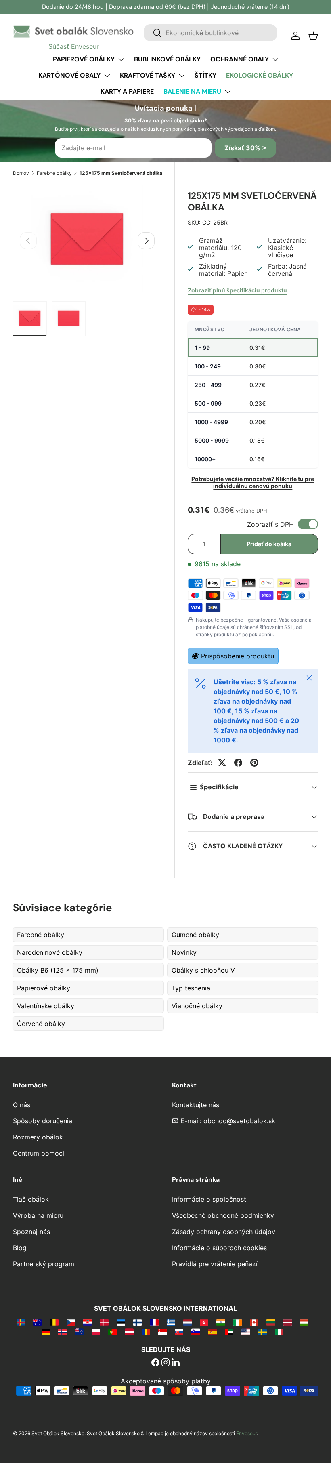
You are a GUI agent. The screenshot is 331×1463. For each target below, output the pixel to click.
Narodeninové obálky (49, 952)
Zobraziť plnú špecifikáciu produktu (237, 290)
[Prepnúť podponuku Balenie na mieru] (228, 92)
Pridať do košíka (269, 543)
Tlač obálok (31, 1199)
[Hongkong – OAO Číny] (204, 1322)
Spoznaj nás (31, 1232)
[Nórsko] (62, 1332)
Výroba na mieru (38, 1215)
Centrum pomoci (38, 1153)
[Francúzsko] (154, 1322)
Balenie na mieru (192, 91)
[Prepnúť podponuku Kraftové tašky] (181, 75)
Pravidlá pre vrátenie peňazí (215, 1264)
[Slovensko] (179, 1332)
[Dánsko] (104, 1322)
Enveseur (246, 1433)
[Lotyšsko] (287, 1322)
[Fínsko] (137, 1322)
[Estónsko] (121, 1322)
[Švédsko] (262, 1332)
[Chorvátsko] (87, 1322)
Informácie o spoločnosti (210, 1199)
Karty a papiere (127, 91)
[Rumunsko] (146, 1332)
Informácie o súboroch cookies (219, 1248)
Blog (20, 1248)
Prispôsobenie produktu (237, 656)
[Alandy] (21, 1322)
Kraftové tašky (147, 75)
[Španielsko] (212, 1332)
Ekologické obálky (259, 75)
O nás (21, 1105)
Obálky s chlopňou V (203, 970)
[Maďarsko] (304, 1322)
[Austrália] (37, 1322)
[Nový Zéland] (79, 1332)
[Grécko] (171, 1322)
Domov (21, 173)
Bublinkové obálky (167, 59)
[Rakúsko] (129, 1332)
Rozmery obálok (38, 1137)
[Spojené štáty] (245, 1332)
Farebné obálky (54, 173)
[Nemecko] (46, 1332)
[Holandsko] (187, 1322)
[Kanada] (254, 1322)
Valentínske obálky (45, 1006)
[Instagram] (165, 1363)
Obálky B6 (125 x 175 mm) (57, 970)
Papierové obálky (84, 59)
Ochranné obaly (239, 59)
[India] (220, 1322)
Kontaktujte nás (195, 1105)
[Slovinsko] (195, 1332)
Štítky (205, 75)
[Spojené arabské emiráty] (229, 1332)
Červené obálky (41, 1023)
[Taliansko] (279, 1332)
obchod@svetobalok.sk (239, 1121)
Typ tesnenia (191, 988)
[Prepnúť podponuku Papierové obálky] (121, 59)
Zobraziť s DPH (270, 524)
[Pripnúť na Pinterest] (254, 763)
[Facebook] (155, 1363)
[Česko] (71, 1322)
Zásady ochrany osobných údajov (223, 1232)
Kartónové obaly (69, 75)
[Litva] (270, 1322)
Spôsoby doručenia (42, 1121)
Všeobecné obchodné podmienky (223, 1215)
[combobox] (210, 32)
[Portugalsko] (112, 1332)
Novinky (184, 952)
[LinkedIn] (176, 1363)
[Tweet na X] (222, 763)
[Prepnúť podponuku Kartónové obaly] (107, 75)
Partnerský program (43, 1264)
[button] (313, 35)
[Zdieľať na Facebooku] (238, 763)
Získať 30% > (245, 148)
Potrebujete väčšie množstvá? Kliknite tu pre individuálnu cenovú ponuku (252, 482)
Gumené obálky (195, 935)
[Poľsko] (96, 1332)
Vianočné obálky (197, 1006)
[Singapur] (162, 1332)
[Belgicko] (54, 1322)
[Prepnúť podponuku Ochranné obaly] (275, 59)
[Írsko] (237, 1322)
